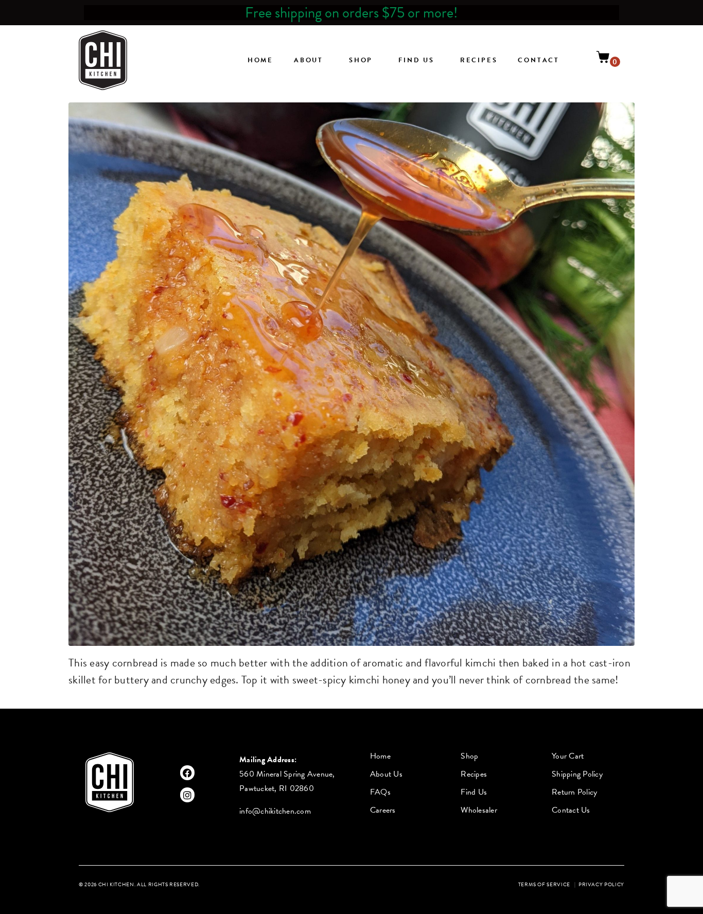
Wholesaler (479, 810)
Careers (383, 810)
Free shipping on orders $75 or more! (351, 13)
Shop (361, 60)
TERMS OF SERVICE (544, 884)
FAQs (380, 792)
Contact (538, 60)
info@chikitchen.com (275, 811)
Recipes (479, 60)
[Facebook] (187, 772)
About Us (386, 774)
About (308, 60)
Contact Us (571, 810)
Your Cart (568, 756)
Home (260, 60)
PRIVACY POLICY (601, 884)
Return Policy (574, 792)
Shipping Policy (577, 774)
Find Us (416, 60)
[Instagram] (187, 794)
